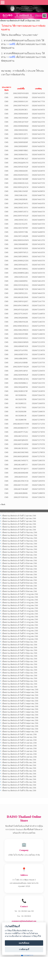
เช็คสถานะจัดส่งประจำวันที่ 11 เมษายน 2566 (19, 748)
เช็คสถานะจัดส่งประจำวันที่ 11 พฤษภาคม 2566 (20, 718)
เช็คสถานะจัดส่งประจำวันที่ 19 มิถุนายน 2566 (19, 664)
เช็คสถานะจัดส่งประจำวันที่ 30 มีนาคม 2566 (19, 760)
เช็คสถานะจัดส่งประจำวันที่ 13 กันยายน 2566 (19, 546)
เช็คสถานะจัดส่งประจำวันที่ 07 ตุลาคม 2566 (19, 521)
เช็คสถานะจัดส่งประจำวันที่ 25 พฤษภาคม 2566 (20, 701)
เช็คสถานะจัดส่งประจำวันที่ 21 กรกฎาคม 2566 (20, 605)
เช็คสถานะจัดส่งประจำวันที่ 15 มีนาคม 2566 (19, 779)
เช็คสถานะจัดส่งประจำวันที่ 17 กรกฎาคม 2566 (20, 617)
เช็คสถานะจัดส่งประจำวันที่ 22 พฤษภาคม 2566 (20, 704)
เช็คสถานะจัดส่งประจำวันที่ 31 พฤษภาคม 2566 (20, 690)
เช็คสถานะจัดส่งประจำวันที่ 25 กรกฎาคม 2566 (20, 600)
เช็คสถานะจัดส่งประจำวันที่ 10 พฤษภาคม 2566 (20, 720)
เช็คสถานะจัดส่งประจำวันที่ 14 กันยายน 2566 (19, 544)
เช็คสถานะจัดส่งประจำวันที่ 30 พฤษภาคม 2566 (20, 692)
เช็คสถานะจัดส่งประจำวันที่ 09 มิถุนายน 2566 (19, 678)
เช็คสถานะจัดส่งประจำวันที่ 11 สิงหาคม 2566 (19, 575)
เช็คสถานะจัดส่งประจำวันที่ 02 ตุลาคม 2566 (19, 530)
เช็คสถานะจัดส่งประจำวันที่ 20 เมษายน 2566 (19, 743)
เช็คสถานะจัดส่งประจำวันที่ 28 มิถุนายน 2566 (19, 647)
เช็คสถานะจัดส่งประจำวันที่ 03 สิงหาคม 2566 (19, 591)
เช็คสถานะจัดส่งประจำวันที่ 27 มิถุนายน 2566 (19, 650)
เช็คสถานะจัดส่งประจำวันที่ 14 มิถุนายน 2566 (19, 673)
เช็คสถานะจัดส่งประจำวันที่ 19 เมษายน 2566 (19, 746)
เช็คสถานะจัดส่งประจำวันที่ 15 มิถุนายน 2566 (19, 670)
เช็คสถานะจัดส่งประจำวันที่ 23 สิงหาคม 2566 (19, 566)
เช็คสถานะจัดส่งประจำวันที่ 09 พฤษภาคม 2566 (20, 723)
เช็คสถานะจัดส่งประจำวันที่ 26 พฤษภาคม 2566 (20, 698)
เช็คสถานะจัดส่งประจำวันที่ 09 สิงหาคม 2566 (19, 580)
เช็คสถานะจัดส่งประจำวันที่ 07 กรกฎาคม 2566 (20, 628)
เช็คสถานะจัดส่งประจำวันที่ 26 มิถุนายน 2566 (19, 653)
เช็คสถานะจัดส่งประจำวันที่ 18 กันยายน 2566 (19, 538)
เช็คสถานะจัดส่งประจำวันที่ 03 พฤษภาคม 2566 (20, 732)
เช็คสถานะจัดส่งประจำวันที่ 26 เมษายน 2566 (19, 737)
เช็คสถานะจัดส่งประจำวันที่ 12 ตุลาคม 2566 (19, 516)
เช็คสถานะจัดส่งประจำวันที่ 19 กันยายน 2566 (19, 535)
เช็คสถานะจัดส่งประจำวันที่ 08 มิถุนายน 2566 (19, 681)
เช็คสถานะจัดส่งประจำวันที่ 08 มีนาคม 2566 (19, 788)
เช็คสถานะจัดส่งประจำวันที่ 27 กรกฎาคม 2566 (20, 594)
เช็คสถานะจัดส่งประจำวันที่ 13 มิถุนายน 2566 (19, 676)
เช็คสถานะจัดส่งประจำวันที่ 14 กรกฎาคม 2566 (20, 619)
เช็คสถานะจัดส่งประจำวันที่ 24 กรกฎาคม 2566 (20, 603)
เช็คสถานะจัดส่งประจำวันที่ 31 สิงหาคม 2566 (19, 555)
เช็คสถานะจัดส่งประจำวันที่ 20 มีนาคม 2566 (19, 771)
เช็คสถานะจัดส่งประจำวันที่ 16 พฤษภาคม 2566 (20, 709)
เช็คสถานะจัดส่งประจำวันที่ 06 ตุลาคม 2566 (19, 524)
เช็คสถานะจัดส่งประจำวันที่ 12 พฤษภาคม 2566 (20, 715)
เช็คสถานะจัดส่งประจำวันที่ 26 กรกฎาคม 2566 (20, 597)
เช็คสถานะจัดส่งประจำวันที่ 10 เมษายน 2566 (19, 751)
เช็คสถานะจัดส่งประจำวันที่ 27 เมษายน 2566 (19, 734)
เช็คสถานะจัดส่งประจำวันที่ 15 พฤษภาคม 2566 (20, 712)
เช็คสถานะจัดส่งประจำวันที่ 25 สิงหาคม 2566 (19, 561)
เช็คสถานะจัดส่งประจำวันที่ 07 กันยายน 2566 (19, 549)
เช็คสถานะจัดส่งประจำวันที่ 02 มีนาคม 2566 (19, 791)
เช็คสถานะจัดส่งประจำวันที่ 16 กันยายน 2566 (19, 541)
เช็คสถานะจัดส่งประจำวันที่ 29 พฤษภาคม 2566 (20, 695)
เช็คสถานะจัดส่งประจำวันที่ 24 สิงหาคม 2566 (19, 563)
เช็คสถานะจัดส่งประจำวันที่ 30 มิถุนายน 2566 (19, 642)
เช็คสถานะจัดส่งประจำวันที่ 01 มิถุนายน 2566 (19, 687)
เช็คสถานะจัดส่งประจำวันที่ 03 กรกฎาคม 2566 (20, 639)
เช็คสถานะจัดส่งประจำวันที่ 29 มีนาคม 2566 (19, 762)
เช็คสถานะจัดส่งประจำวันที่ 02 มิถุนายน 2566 (19, 684)
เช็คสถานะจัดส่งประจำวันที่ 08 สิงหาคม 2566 (19, 583)
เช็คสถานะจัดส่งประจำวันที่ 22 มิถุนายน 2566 (19, 659)
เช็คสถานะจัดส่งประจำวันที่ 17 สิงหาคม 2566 (19, 569)
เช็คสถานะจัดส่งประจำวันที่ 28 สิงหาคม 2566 (19, 558)
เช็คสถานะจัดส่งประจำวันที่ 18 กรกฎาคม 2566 (20, 614)
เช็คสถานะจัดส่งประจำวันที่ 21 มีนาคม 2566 (19, 768)
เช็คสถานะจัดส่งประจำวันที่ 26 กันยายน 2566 (19, 532)
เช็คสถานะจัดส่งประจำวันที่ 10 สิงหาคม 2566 (19, 577)
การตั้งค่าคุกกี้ (24, 949)
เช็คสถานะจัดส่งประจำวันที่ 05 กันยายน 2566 (19, 552)
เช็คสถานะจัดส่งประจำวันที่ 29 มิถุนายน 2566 (19, 645)
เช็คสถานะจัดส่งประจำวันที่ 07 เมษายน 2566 (19, 754)
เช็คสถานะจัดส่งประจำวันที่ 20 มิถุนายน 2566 (19, 661)
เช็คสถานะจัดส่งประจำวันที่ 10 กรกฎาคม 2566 (20, 625)
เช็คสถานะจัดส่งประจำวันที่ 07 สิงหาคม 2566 (19, 586)
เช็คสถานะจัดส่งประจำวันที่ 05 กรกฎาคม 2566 (20, 633)
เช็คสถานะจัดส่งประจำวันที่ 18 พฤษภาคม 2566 (20, 706)
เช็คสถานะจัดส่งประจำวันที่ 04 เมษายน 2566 (19, 757)
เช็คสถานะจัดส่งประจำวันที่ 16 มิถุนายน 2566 (19, 667)
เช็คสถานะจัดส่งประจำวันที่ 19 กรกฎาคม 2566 (20, 611)
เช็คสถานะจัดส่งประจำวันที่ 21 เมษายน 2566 (19, 740)
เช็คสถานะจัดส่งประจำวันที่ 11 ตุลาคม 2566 (19, 518)
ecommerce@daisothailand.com (24, 921)
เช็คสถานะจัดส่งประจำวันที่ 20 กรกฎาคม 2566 (20, 608)
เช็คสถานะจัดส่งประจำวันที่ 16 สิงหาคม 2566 (19, 572)
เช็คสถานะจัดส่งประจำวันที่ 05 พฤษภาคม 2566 (20, 726)
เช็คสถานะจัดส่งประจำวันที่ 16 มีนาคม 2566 (19, 776)
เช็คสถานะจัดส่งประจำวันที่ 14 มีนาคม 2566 (19, 782)
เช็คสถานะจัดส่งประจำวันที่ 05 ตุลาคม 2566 (19, 527)
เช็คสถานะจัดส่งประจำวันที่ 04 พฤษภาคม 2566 (20, 729)
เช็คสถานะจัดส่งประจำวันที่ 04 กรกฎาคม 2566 (20, 636)
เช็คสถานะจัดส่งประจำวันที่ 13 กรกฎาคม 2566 (20, 622)
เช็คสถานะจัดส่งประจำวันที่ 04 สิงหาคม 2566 (19, 589)
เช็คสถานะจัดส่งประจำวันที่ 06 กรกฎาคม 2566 (20, 631)
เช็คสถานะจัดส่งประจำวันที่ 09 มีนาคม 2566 (19, 785)
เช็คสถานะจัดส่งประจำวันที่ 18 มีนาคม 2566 (19, 774)
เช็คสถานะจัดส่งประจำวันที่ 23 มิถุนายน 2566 (19, 656)
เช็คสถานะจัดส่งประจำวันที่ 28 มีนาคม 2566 (19, 765)
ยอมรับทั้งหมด (24, 943)
